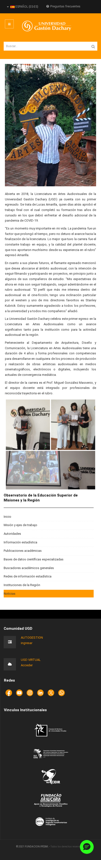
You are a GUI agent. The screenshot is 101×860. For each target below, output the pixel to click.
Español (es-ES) (26, 6)
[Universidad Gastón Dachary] (43, 26)
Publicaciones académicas (23, 551)
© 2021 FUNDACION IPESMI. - (33, 846)
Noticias (9, 593)
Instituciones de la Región (22, 585)
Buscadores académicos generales (29, 568)
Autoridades (12, 533)
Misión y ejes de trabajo (20, 525)
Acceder (27, 665)
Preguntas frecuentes (65, 6)
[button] (87, 847)
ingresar (26, 643)
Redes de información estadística (27, 576)
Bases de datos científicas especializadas (33, 559)
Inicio (7, 516)
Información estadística (20, 542)
